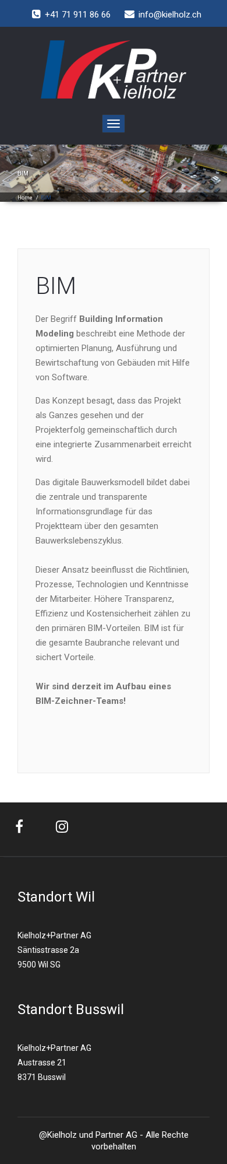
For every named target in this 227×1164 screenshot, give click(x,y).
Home (25, 198)
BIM (56, 286)
